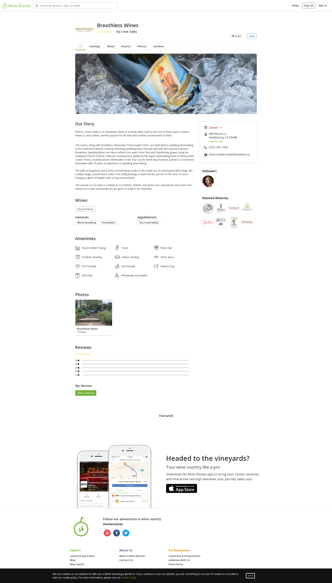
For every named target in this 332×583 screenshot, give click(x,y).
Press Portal (176, 564)
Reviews (159, 46)
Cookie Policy (128, 577)
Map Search (77, 564)
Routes (126, 46)
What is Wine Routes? (132, 556)
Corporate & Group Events (184, 556)
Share (237, 36)
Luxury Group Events (82, 556)
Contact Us (126, 560)
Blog (72, 560)
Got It (250, 575)
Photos (142, 46)
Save (252, 36)
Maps (295, 5)
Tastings (94, 46)
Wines (111, 46)
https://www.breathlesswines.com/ (231, 154)
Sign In (323, 5)
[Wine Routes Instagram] (107, 533)
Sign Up (308, 5)
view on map (216, 141)
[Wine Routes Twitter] (125, 533)
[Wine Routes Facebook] (116, 533)
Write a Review (85, 393)
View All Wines (85, 209)
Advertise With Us (179, 560)
